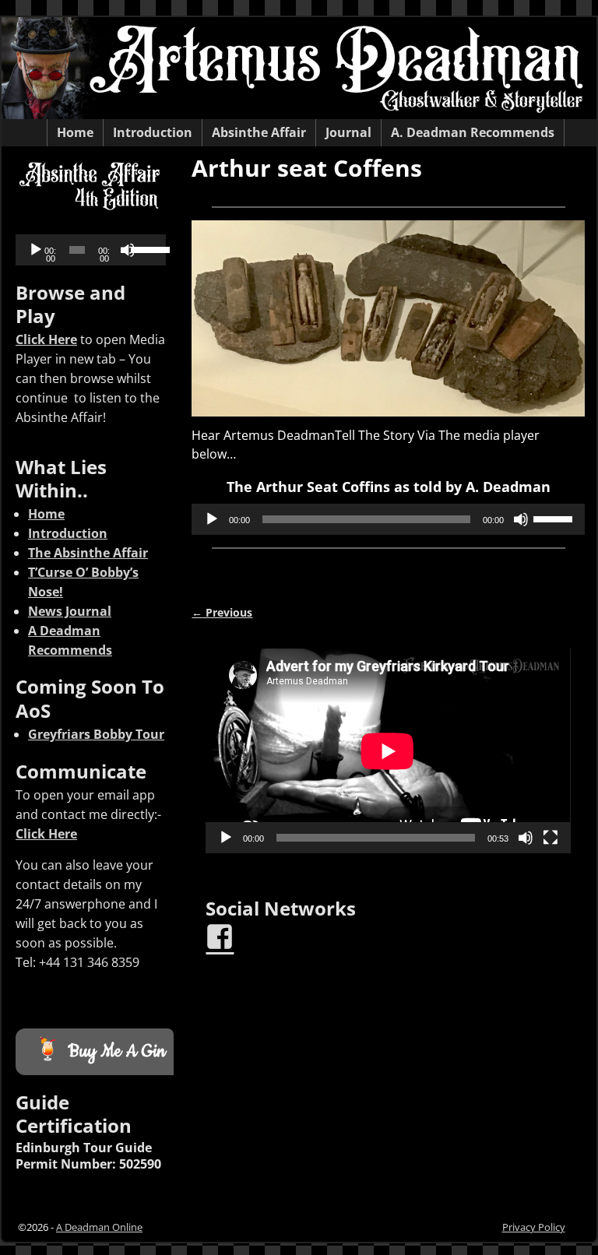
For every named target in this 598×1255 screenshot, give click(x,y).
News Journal (69, 611)
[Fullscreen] (550, 837)
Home (75, 132)
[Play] (212, 519)
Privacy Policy (533, 1227)
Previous (222, 612)
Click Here (46, 339)
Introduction (152, 132)
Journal (348, 132)
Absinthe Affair (259, 132)
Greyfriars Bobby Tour (96, 734)
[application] (388, 519)
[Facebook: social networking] (221, 930)
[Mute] (521, 519)
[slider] (555, 518)
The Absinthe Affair (88, 552)
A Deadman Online (99, 1227)
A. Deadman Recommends (472, 132)
